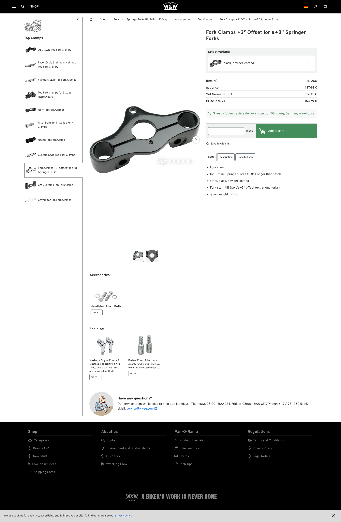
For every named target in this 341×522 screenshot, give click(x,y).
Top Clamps (205, 19)
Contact (109, 441)
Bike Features (186, 448)
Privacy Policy (260, 448)
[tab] (211, 157)
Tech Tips (183, 464)
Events (181, 456)
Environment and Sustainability (125, 448)
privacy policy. (123, 515)
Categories (38, 441)
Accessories (182, 19)
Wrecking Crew (114, 464)
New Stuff (37, 456)
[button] (195, 139)
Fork (116, 19)
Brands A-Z (38, 448)
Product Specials (188, 441)
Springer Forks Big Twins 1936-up (147, 19)
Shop (34, 7)
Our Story (110, 456)
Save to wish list (220, 143)
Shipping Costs (41, 472)
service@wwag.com (140, 409)
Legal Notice (259, 456)
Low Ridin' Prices (42, 464)
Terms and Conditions (266, 441)
